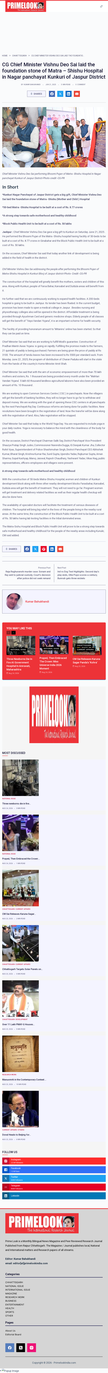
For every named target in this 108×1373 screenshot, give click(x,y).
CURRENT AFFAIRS (85, 650)
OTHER (9, 1315)
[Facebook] (9, 1347)
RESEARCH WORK (9, 1075)
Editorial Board (13, 1334)
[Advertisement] (54, 33)
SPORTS (9, 1312)
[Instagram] (31, 1347)
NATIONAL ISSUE (18, 650)
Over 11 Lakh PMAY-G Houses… (18, 1024)
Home (5, 56)
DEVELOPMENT (22, 1019)
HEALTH (9, 1308)
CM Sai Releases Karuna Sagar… (19, 914)
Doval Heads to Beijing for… (16, 1134)
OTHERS (21, 1130)
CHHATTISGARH (19, 56)
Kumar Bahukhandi (32, 85)
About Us (10, 1330)
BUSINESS (10, 1300)
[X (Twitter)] (20, 1347)
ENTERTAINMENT (14, 1304)
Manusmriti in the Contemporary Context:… (24, 1079)
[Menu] (101, 6)
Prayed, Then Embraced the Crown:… (21, 858)
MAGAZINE (11, 1293)
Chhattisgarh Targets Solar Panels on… (22, 969)
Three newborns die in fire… (16, 803)
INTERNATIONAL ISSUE (17, 1289)
